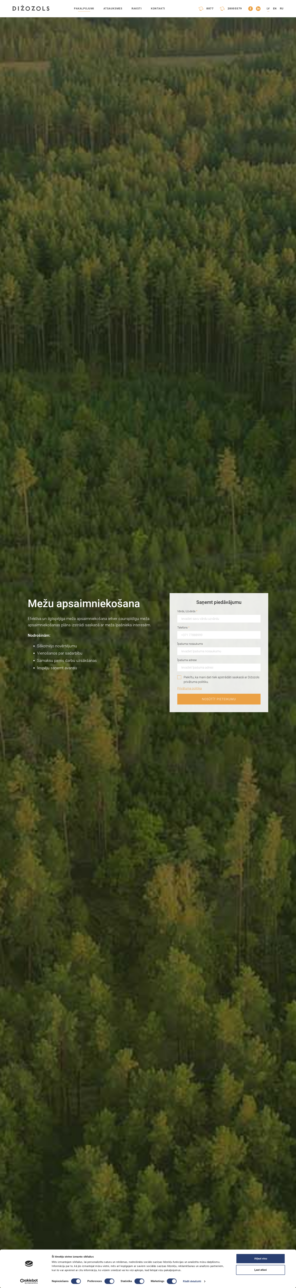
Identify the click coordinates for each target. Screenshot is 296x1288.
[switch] (109, 1281)
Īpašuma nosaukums (190, 643)
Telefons (183, 627)
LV (268, 8)
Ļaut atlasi (260, 1269)
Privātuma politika (189, 688)
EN (275, 8)
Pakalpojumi (84, 8)
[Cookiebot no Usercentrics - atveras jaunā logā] (29, 1281)
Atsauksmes (112, 8)
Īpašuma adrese (187, 660)
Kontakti (158, 8)
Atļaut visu (260, 1258)
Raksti (137, 8)
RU (282, 8)
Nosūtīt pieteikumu (219, 699)
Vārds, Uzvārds (187, 611)
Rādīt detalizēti (192, 1281)
